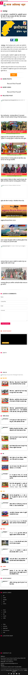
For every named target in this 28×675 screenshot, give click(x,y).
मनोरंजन (4, 603)
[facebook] (11, 40)
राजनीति (4, 612)
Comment (3, 310)
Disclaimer (15, 670)
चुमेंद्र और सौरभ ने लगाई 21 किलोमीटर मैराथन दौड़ (12, 200)
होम (3, 595)
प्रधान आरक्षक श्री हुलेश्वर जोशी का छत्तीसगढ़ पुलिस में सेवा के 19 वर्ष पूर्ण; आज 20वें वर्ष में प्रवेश (14, 240)
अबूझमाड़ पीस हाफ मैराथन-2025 (8, 220)
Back (14, 74)
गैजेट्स (4, 624)
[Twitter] (11, 674)
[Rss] (19, 674)
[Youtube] (16, 674)
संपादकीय (4, 599)
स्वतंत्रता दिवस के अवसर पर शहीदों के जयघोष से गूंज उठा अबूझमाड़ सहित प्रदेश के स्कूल (13, 262)
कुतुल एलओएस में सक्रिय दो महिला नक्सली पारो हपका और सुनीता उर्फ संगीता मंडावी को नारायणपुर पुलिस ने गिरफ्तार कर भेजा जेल (14, 180)
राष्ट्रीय (4, 597)
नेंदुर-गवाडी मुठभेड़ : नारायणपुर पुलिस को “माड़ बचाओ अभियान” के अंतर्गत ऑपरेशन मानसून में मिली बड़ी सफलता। (14, 116)
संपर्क (4, 632)
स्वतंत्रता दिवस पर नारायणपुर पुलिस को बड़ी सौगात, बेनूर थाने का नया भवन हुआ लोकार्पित (13, 158)
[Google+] (14, 674)
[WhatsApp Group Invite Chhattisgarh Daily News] (14, 375)
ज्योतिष (4, 618)
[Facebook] (9, 674)
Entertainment (6, 630)
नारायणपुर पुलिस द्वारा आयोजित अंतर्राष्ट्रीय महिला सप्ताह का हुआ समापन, (14, 283)
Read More (5, 342)
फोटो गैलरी (5, 626)
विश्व (4, 601)
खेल (4, 614)
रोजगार (4, 610)
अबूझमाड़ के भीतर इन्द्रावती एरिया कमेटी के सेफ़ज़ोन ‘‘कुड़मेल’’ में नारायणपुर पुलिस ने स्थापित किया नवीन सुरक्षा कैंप (13, 137)
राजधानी (4, 616)
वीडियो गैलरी (5, 628)
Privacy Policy (9, 670)
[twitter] (14, 40)
